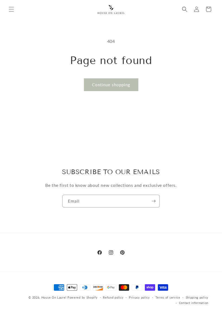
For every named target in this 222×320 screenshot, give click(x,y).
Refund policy (113, 297)
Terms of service (167, 297)
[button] (11, 9)
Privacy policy (139, 297)
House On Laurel (54, 297)
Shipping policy (197, 297)
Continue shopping (111, 84)
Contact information (193, 303)
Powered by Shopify (82, 297)
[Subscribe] (153, 201)
